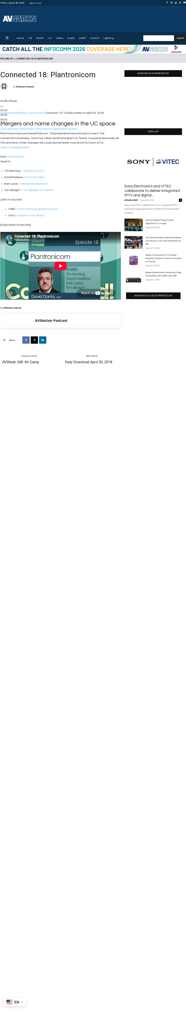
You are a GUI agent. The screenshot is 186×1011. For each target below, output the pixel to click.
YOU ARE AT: (6, 58)
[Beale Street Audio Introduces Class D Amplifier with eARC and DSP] (133, 277)
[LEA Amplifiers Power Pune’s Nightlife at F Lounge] (133, 225)
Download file (9, 112)
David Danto (16, 156)
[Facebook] (167, 3)
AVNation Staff (131, 200)
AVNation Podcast (25, 86)
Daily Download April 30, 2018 (88, 362)
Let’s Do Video (35, 177)
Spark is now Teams (31, 215)
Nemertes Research (34, 183)
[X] (180, 3)
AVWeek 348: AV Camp (20, 362)
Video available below (15, 147)
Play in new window (32, 112)
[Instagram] (171, 3)
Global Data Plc (33, 170)
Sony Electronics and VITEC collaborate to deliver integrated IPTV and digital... (152, 190)
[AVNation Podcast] (17, 320)
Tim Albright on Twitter (38, 190)
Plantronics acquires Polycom (38, 209)
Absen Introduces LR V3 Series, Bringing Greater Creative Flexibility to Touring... (163, 258)
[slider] (38, 128)
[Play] (1, 106)
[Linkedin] (176, 3)
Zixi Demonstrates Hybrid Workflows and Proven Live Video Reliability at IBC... (163, 240)
